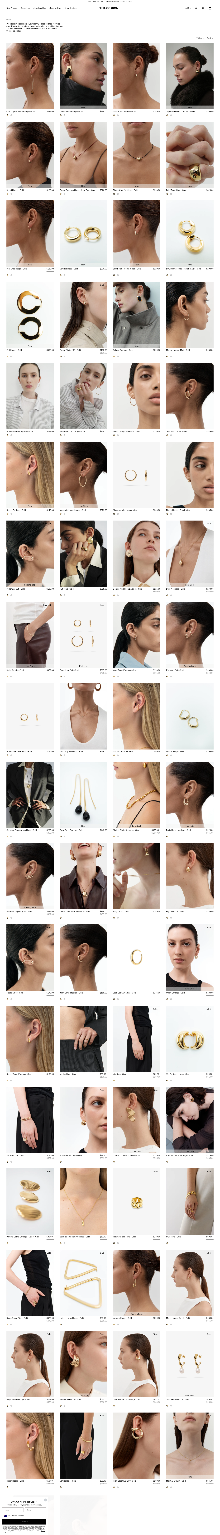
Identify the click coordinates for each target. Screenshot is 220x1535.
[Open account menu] (202, 8)
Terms (8, 1532)
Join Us (24, 1522)
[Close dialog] (45, 1500)
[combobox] (6, 1515)
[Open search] (196, 8)
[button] (210, 38)
